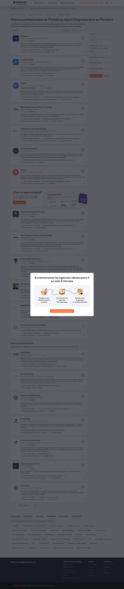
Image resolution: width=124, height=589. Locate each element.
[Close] (92, 275)
